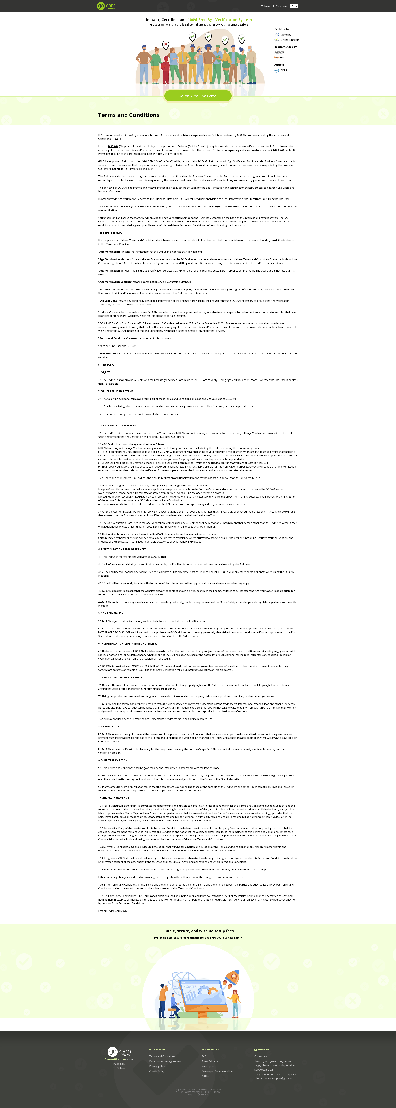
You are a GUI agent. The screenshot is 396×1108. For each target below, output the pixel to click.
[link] (282, 35)
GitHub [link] (206, 1076)
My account (281, 6)
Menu (267, 6)
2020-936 (113, 146)
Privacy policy (157, 1066)
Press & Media (210, 1061)
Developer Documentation (217, 1071)
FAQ (204, 1056)
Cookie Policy (157, 1071)
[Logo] (106, 9)
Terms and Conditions (162, 1056)
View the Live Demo (200, 95)
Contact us (260, 1056)
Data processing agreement (165, 1061)
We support (209, 1066)
